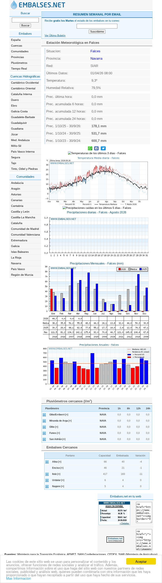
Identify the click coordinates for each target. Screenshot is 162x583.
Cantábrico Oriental (23, 88)
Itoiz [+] (56, 474)
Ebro (14, 105)
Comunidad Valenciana (25, 234)
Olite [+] (53, 427)
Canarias (16, 200)
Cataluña (16, 223)
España (16, 39)
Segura (15, 157)
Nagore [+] (58, 486)
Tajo (13, 163)
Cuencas (16, 45)
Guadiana (17, 128)
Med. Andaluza (20, 140)
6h (128, 408)
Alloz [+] (56, 461)
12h (138, 408)
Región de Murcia (22, 274)
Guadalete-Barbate (23, 117)
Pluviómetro (52, 408)
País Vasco (18, 269)
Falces (95, 51)
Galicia (15, 246)
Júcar (14, 134)
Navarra (16, 263)
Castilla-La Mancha (23, 217)
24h (148, 408)
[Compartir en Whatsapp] (90, 148)
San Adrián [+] (57, 439)
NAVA (103, 414)
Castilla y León (20, 211)
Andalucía (17, 182)
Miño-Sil (16, 145)
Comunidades (19, 51)
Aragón (15, 188)
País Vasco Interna (23, 151)
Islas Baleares (20, 251)
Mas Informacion (18, 578)
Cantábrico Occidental (25, 82)
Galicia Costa (19, 111)
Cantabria (17, 205)
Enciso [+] (57, 468)
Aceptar (141, 561)
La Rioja (16, 257)
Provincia (104, 408)
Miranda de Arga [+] (60, 420)
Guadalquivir (19, 122)
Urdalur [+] (58, 480)
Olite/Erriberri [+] (58, 414)
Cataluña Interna (21, 94)
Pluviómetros (19, 62)
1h (119, 408)
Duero (15, 99)
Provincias (17, 57)
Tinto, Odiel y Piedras (24, 168)
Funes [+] (54, 433)
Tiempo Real (19, 68)
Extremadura (19, 240)
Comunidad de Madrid (25, 228)
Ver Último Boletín (55, 35)
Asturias (16, 194)
